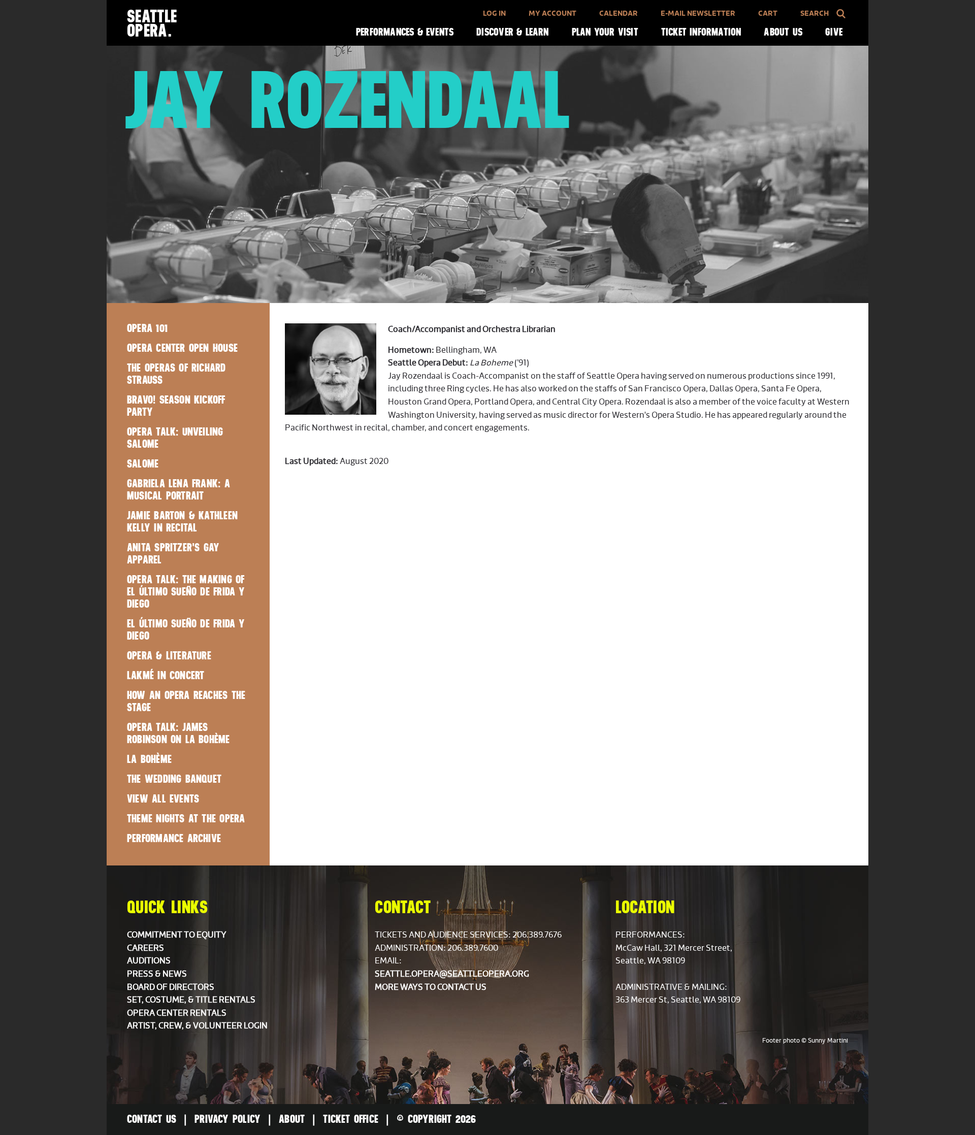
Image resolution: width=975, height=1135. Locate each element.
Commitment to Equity (176, 935)
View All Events (163, 798)
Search (814, 13)
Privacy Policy (227, 1118)
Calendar (618, 13)
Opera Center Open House (182, 347)
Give (833, 31)
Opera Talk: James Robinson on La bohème (178, 733)
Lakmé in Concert (165, 675)
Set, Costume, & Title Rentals (191, 1000)
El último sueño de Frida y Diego (186, 629)
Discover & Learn (512, 31)
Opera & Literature (169, 655)
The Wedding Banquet (174, 778)
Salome (142, 463)
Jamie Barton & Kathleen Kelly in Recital (182, 521)
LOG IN (494, 13)
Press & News (157, 974)
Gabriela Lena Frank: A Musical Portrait (178, 489)
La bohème (149, 758)
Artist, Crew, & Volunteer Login (197, 1025)
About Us (783, 31)
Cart (767, 13)
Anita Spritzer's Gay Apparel (173, 553)
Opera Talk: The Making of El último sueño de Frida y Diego (186, 591)
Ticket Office (350, 1118)
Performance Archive (174, 838)
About (292, 1118)
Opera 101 (147, 328)
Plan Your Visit (605, 31)
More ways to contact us (430, 987)
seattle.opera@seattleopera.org (452, 974)
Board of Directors (170, 987)
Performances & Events (404, 31)
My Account (552, 13)
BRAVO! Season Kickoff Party (176, 405)
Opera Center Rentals (176, 1013)
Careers (145, 948)
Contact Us (151, 1118)
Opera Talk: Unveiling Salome (175, 437)
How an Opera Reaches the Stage (186, 701)
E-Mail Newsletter (698, 13)
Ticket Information (701, 31)
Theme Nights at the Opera (186, 818)
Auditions (149, 960)
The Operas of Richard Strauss (176, 373)
